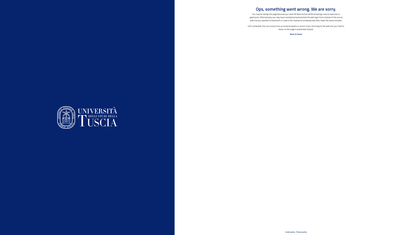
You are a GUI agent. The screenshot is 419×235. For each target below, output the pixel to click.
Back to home (296, 34)
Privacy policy (301, 232)
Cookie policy (290, 232)
